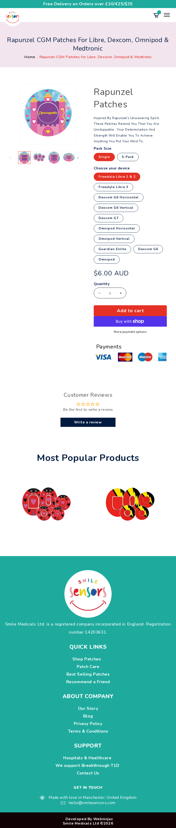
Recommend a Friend (88, 682)
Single (104, 157)
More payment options (130, 332)
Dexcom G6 (148, 249)
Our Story (88, 708)
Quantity (102, 284)
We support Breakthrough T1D (88, 765)
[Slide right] (82, 158)
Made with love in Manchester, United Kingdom (92, 797)
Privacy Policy (88, 723)
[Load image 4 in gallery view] (69, 157)
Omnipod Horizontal (117, 228)
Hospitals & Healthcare (88, 758)
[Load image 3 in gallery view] (54, 157)
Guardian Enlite (112, 249)
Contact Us (88, 773)
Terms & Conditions (88, 731)
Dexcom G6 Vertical (116, 208)
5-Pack (128, 157)
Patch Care (88, 666)
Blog (88, 716)
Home (29, 57)
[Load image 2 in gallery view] (39, 157)
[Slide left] (14, 158)
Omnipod (107, 259)
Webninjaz (103, 819)
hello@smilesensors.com (92, 802)
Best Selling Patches (88, 674)
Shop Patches (87, 659)
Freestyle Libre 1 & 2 (117, 176)
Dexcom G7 (108, 218)
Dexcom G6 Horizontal (119, 197)
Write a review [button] (88, 422)
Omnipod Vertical (114, 239)
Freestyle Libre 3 (113, 187)
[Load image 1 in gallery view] (24, 157)
